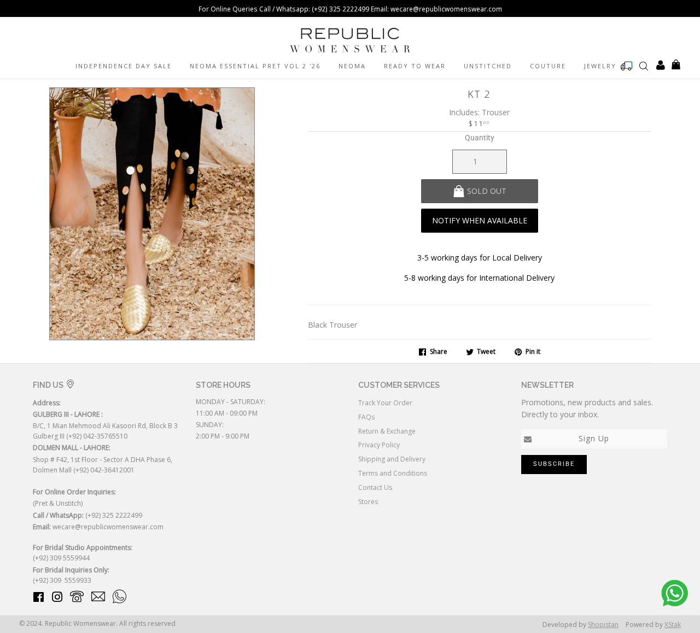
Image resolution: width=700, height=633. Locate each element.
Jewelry (600, 66)
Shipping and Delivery (391, 459)
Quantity (479, 137)
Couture (548, 66)
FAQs (366, 417)
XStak (672, 624)
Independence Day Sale (123, 66)
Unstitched (488, 66)
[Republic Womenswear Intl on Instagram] (57, 599)
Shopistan (603, 624)
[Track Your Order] (626, 66)
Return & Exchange (387, 431)
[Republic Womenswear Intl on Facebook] (38, 599)
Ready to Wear (415, 66)
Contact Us (375, 487)
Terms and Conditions (392, 473)
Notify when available (479, 220)
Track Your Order (385, 402)
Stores (368, 501)
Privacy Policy (379, 444)
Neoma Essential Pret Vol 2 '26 (255, 66)
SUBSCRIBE (554, 464)
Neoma (352, 66)
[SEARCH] (643, 65)
